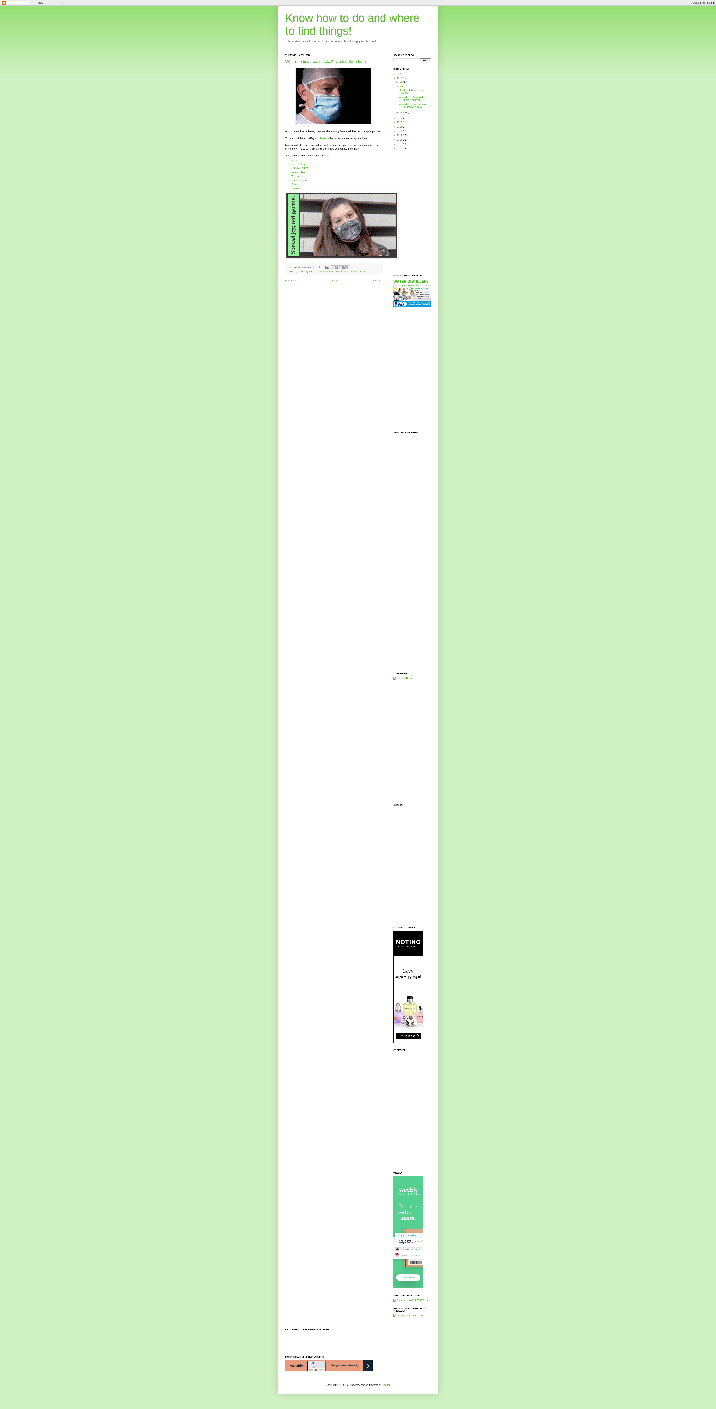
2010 (400, 148)
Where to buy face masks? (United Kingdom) (325, 61)
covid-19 (344, 271)
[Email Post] (326, 267)
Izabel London (299, 180)
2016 (400, 126)
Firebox (295, 188)
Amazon (324, 138)
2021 (400, 74)
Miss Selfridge (299, 164)
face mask (354, 271)
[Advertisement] (408, 212)
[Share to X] (340, 267)
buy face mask (300, 271)
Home (334, 280)
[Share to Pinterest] (347, 267)
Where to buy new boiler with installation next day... (413, 105)
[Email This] (333, 267)
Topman (295, 176)
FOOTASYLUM (299, 168)
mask (362, 271)
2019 (400, 118)
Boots (294, 184)
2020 (400, 78)
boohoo (295, 160)
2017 (400, 122)
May (401, 82)
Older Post (377, 280)
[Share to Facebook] (344, 267)
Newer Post (291, 280)
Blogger (386, 1385)
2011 (400, 144)
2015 (400, 131)
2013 (400, 140)
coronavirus (334, 271)
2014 (400, 135)
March (402, 112)
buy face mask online (318, 271)
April (402, 86)
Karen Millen (298, 172)
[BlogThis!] (336, 267)
